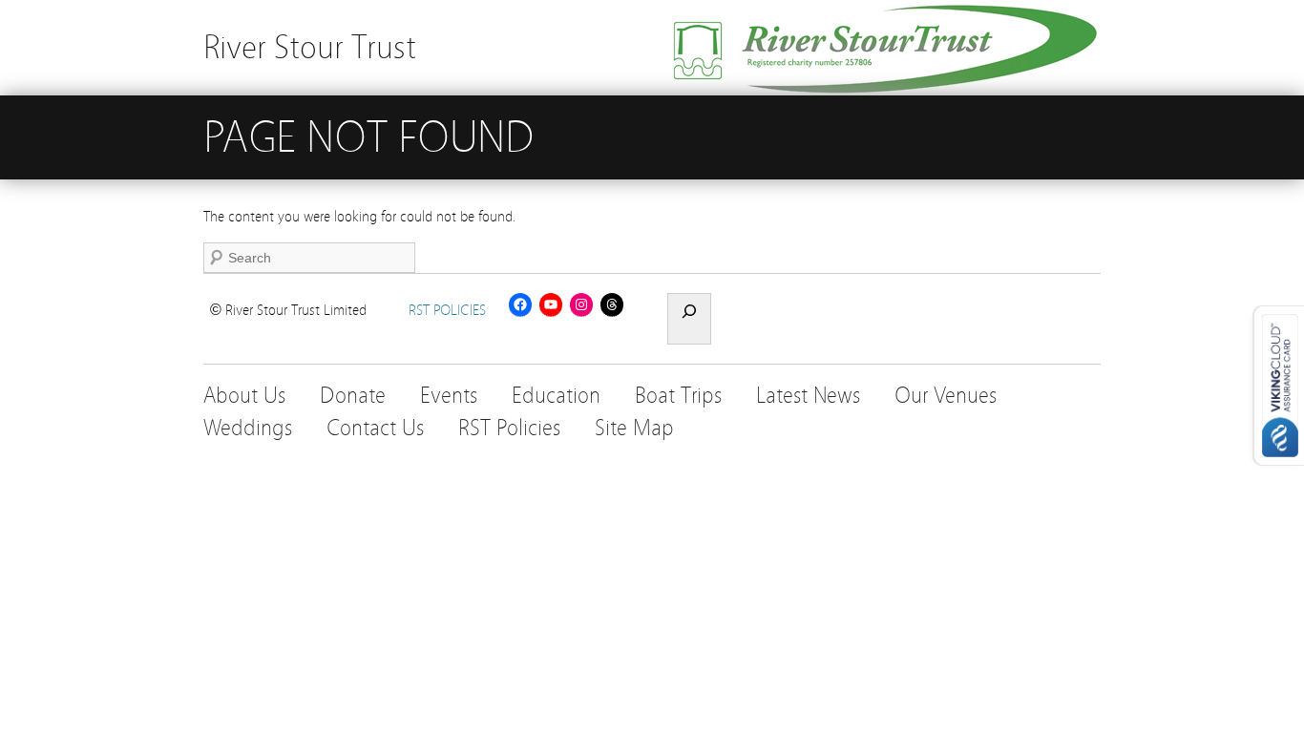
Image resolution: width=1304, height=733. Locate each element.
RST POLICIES (447, 310)
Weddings (247, 428)
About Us (244, 395)
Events (448, 395)
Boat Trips (678, 395)
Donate (353, 395)
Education (556, 395)
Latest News (808, 395)
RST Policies (509, 428)
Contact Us (375, 428)
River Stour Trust (309, 47)
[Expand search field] (689, 319)
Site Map (634, 428)
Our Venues (945, 395)
